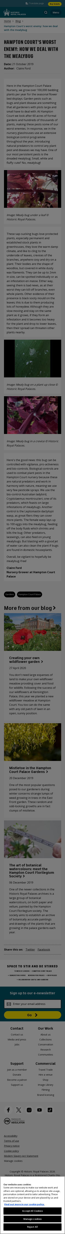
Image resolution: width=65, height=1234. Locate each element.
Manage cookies (32, 1218)
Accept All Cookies (32, 1210)
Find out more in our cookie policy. (24, 1204)
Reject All (32, 1226)
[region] (32, 1205)
